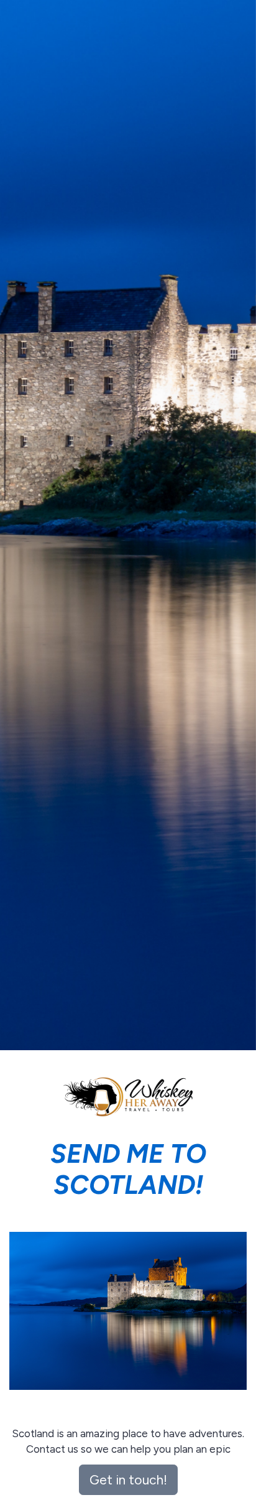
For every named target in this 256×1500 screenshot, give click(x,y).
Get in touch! (128, 1480)
